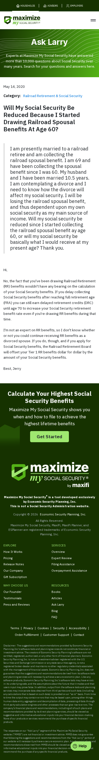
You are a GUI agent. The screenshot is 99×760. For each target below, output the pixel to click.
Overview (58, 552)
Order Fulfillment (27, 635)
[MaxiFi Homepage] (15, 20)
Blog (54, 611)
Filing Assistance (63, 564)
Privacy (28, 628)
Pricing (7, 558)
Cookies (43, 628)
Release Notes (13, 564)
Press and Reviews (16, 604)
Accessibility (78, 628)
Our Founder (12, 592)
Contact (78, 635)
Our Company (13, 570)
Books (55, 592)
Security (59, 628)
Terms (14, 628)
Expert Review (61, 558)
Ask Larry (57, 604)
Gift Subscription (15, 577)
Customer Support (56, 635)
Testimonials (12, 598)
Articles (56, 598)
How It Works (12, 552)
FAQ (54, 617)
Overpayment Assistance (69, 570)
